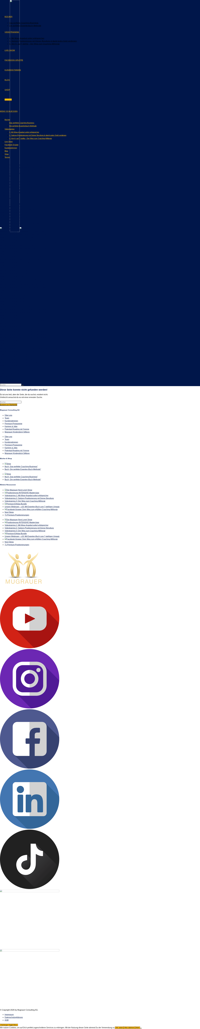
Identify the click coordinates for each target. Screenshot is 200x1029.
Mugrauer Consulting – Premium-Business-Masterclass (22, 290)
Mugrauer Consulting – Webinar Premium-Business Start (23, 329)
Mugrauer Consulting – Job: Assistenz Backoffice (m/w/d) (23, 232)
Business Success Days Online (13, 173)
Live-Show (9, 142)
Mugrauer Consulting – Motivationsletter (16, 276)
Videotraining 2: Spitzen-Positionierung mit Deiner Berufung (29, 498)
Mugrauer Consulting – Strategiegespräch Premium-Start (23, 312)
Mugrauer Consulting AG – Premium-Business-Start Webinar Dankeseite (29, 351)
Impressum (4, 201)
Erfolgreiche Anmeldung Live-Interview (16, 190)
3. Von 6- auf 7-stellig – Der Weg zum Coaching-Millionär (30, 138)
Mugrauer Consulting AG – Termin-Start (16, 365)
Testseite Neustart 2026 (9, 374)
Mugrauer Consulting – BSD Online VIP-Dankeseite (21, 218)
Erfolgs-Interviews (7, 195)
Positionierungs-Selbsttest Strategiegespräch (18, 371)
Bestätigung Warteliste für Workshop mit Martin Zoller (21, 168)
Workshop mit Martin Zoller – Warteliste (16, 379)
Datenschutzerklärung (9, 176)
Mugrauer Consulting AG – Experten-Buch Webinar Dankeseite (26, 343)
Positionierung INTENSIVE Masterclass (22, 493)
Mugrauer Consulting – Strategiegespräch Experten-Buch (23, 307)
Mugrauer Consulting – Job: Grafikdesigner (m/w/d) (21, 237)
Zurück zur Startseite (8, 405)
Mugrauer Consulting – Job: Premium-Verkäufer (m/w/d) (22, 251)
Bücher (7, 120)
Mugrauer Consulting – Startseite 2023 (16, 301)
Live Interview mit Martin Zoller (12, 204)
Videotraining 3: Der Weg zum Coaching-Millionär (25, 501)
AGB (2, 162)
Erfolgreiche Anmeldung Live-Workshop (16, 193)
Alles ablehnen (129, 1028)
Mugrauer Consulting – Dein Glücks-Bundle (18, 226)
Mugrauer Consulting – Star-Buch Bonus (16, 296)
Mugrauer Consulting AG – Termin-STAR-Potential (20, 362)
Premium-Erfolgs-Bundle (16, 504)
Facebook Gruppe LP (9, 198)
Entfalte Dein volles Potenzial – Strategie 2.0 (18, 187)
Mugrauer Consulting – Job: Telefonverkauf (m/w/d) (21, 257)
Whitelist (3, 376)
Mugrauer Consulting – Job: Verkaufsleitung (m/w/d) (21, 259)
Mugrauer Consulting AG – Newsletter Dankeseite (20, 346)
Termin (7, 157)
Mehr (137, 1028)
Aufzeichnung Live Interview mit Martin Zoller (18, 165)
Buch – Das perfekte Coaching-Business (16, 170)
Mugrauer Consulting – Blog (11, 206)
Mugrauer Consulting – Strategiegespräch (17, 304)
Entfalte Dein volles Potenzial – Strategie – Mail (19, 184)
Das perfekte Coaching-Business (21, 123)
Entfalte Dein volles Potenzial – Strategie (17, 181)
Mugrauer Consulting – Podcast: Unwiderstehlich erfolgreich (24, 287)
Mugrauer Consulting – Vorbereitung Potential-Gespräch (23, 321)
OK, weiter (119, 1028)
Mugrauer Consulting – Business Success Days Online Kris (24, 223)
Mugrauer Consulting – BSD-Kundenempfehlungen (21, 220)
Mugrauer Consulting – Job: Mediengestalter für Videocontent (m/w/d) (28, 243)
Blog (6, 151)
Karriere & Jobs (11, 426)
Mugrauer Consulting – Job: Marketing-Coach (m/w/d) (22, 240)
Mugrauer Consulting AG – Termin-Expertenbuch (20, 357)
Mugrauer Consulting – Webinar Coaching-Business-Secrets (25, 323)
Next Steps (9, 512)
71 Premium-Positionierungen (17, 515)
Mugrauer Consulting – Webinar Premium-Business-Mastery (24, 335)
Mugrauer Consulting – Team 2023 (14, 315)
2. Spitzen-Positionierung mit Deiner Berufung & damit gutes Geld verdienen (37, 135)
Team (7, 418)
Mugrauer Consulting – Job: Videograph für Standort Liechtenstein (27, 262)
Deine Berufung (6, 179)
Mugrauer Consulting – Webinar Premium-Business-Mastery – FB (27, 337)
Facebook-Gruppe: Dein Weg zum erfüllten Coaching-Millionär (32, 509)
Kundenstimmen (11, 148)
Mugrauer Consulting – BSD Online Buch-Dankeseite (22, 212)
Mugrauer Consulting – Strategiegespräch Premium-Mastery (24, 309)
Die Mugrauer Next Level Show (19, 490)
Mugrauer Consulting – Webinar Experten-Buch (19, 326)
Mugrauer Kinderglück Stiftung (17, 432)
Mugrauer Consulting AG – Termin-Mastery (17, 360)
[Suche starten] (22, 385)
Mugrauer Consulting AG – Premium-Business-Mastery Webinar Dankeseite (31, 348)
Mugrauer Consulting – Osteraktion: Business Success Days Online (27, 284)
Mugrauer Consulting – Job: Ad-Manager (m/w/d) (20, 229)
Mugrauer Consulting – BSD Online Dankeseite (19, 215)
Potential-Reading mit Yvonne (17, 429)
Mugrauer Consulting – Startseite (13, 298)
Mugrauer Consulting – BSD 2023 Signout (17, 209)
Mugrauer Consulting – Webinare (13, 340)
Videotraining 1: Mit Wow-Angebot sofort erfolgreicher (26, 496)
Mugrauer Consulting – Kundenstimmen (16, 271)
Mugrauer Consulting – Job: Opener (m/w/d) (18, 245)
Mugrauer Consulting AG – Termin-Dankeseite (19, 354)
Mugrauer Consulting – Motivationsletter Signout (19, 279)
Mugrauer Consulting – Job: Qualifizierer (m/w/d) (20, 254)
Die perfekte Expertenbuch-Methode (23, 126)
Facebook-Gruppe (11, 145)
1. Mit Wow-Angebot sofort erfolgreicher (24, 132)
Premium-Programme (13, 424)
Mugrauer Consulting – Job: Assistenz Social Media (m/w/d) (24, 234)
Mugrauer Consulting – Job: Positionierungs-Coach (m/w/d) (24, 248)
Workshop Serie (6, 382)
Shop (7, 154)
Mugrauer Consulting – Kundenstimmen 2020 (18, 273)
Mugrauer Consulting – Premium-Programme (18, 293)
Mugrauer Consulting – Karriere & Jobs (16, 265)
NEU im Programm (8, 368)
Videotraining (9, 129)
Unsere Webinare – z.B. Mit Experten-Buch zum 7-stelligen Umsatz (32, 507)
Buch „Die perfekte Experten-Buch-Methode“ (23, 469)
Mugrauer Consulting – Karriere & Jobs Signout (19, 268)
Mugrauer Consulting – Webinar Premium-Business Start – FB (25, 332)
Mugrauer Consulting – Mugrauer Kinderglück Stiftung (22, 282)
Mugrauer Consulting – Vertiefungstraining (17, 318)
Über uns (8, 415)
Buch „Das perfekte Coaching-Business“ (21, 467)
